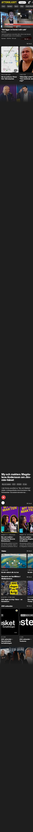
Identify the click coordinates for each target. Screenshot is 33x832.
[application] (16, 18)
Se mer (27, 39)
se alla (29, 43)
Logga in (22, 2)
